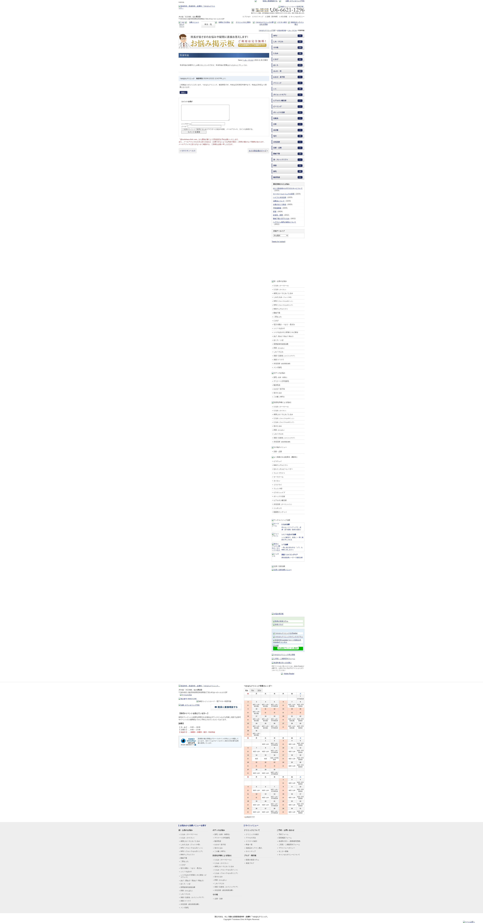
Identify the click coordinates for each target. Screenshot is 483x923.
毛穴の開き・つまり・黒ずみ (284, 324)
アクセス (248, 16)
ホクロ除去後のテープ (257, 151)
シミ (275, 89)
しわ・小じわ (292, 30)
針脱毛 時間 (278, 215)
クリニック (277, 83)
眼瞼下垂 (276, 154)
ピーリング (277, 106)
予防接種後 (277, 208)
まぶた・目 (277, 71)
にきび (275, 59)
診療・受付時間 (272, 16)
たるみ (275, 53)
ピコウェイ (278, 461)
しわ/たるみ (283, 297)
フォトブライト (279, 473)
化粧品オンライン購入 (254, 848)
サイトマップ (258, 16)
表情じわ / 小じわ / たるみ (283, 293)
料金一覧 (249, 844)
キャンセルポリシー (297, 16)
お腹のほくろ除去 (279, 204)
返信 (183, 92)
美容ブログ (250, 863)
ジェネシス (278, 508)
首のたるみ (278, 393)
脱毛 (275, 171)
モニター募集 (283, 851)
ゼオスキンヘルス (188, 151)
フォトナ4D (278, 489)
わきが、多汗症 (279, 77)
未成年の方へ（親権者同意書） (290, 841)
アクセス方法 (251, 838)
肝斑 (274, 211)
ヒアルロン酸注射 (279, 100)
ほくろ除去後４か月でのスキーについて (288, 188)
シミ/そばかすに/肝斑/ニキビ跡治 (286, 332)
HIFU (275, 36)
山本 (258, 704)
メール (184, 126)
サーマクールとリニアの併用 (283, 194)
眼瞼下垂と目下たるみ (281, 218)
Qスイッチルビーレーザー (283, 469)
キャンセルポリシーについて (289, 855)
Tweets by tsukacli (278, 242)
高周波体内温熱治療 (281, 344)
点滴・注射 (218, 899)
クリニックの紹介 (252, 834)
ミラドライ (278, 485)
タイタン (277, 481)
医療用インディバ (280, 512)
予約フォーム (283, 834)
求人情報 (284, 16)
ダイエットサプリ (279, 95)
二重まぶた (278, 317)
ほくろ (275, 65)
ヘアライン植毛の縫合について (284, 222)
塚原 (254, 704)
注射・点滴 (277, 148)
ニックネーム (186, 124)
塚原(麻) (256, 706)
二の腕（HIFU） (280, 397)
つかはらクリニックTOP (267, 30)
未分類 (275, 130)
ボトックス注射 (279, 112)
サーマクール (278, 477)
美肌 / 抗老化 (285, 356)
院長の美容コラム (252, 860)
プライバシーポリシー (287, 848)
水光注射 (276, 142)
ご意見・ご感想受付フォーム (289, 844)
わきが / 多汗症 (279, 389)
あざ (284, 336)
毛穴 (275, 136)
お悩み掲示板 (281, 30)
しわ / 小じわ (278, 352)
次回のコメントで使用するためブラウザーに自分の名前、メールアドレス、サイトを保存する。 (219, 129)
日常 (275, 124)
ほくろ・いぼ (278, 340)
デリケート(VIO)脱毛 (281, 381)
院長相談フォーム (285, 838)
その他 (275, 47)
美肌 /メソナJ (279, 360)
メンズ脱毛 (278, 367)
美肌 (275, 165)
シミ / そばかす (279, 328)
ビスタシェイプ (279, 492)
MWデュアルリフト (281, 309)
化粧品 (275, 118)
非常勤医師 (300, 699)
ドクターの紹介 (251, 841)
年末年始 (184, 55)
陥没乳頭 (276, 177)
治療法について (279, 201)
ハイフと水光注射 (279, 197)
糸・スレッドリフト (280, 159)
